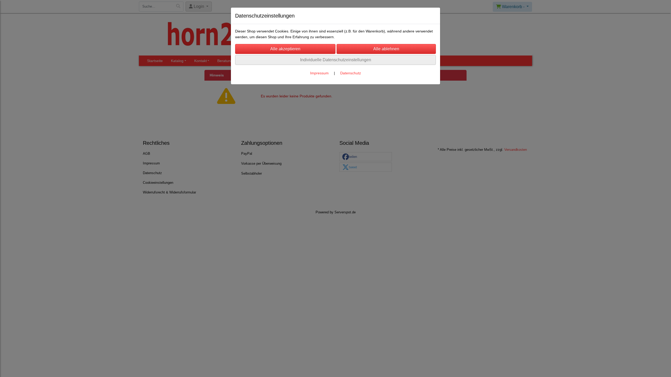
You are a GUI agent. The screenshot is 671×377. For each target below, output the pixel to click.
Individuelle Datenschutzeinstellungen (335, 60)
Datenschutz (350, 73)
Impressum (319, 73)
